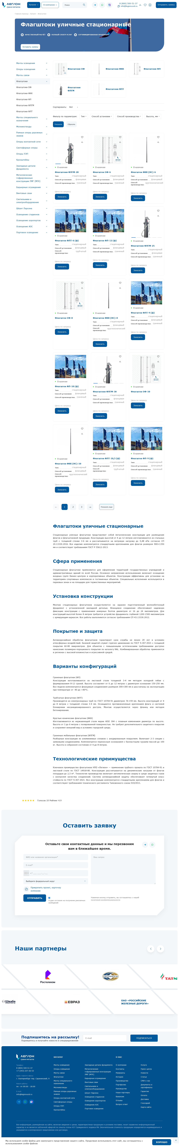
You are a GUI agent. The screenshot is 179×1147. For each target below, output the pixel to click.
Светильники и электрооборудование (27, 201)
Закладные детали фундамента (25, 167)
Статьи (144, 1077)
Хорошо (161, 1142)
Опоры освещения (25, 69)
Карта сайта (146, 1107)
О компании (121, 1065)
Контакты (120, 1069)
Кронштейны (22, 160)
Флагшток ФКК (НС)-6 (143, 172)
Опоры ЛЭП (22, 154)
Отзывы (119, 1100)
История (119, 1077)
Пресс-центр (146, 1069)
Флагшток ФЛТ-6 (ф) (67, 240)
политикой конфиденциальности (105, 900)
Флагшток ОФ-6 (102, 172)
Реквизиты (120, 1073)
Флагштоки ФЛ (23, 99)
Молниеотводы (23, 127)
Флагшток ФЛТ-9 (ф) (143, 313)
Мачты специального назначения (27, 119)
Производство (122, 1081)
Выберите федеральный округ (40, 881)
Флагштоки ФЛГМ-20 (67, 172)
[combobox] (26, 873)
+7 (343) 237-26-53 (25, 1071)
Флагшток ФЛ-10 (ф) (67, 386)
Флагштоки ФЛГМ (25, 105)
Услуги (144, 1065)
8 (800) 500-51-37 (128, 3)
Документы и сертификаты (146, 1086)
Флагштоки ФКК (24, 93)
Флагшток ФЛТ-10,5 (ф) (106, 458)
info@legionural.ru (129, 6)
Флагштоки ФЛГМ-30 (105, 391)
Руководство (121, 1089)
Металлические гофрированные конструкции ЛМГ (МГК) (28, 178)
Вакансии (120, 1096)
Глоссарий (145, 1103)
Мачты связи (22, 75)
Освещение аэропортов (28, 220)
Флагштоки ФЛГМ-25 (143, 246)
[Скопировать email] (118, 6)
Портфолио (121, 1085)
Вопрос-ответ (122, 1104)
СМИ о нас (145, 1081)
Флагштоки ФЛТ (24, 111)
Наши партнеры (123, 1092)
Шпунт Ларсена (24, 208)
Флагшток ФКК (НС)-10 (68, 463)
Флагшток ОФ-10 (140, 391)
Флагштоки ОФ (23, 87)
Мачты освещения (25, 63)
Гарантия (145, 1091)
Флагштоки (22, 81)
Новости (144, 1073)
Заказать (61, 197)
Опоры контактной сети (28, 142)
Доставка (145, 1099)
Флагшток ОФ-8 (64, 318)
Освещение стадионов (27, 214)
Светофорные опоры (27, 148)
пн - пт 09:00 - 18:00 (25, 1086)
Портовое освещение (27, 232)
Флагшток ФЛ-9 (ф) (142, 458)
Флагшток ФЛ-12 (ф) (105, 240)
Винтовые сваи (24, 193)
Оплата (144, 1095)
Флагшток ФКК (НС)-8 (105, 318)
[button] (150, 948)
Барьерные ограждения (28, 187)
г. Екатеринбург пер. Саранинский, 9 (32, 1078)
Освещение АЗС (24, 226)
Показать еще (106, 507)
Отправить (34, 898)
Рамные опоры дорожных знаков (29, 134)
